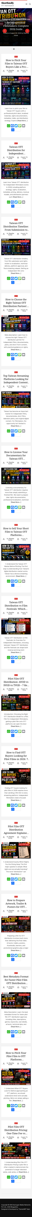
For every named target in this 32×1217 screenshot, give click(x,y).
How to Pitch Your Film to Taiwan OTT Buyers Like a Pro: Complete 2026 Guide (16, 65)
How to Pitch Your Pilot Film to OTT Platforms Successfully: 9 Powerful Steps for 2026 (16, 1061)
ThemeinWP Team (24, 1209)
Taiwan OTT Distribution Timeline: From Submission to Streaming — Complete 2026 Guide (16, 229)
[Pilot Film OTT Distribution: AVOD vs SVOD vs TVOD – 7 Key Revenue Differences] (16, 702)
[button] (5, 31)
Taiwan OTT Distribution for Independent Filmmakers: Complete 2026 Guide (16, 24)
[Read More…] (22, 121)
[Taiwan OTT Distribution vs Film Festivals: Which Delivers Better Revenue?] (16, 626)
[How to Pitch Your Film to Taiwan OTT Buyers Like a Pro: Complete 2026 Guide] (16, 90)
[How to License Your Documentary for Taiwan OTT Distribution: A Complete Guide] (16, 476)
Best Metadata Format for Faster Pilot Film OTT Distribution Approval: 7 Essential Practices (16, 983)
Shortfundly (7, 3)
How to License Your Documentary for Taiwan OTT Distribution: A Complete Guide (16, 458)
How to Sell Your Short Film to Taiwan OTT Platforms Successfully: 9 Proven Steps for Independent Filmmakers (16, 537)
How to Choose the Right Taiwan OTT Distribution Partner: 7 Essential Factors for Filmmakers (16, 306)
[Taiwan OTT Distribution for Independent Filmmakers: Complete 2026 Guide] (16, 170)
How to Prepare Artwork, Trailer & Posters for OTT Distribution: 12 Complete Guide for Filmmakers (16, 908)
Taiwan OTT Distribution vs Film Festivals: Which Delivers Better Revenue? (16, 609)
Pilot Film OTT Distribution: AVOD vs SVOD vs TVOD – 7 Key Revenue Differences (16, 683)
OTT (16, 15)
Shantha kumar (11, 71)
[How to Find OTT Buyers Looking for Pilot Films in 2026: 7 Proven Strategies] (16, 776)
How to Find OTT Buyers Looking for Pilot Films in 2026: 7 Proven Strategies (16, 757)
